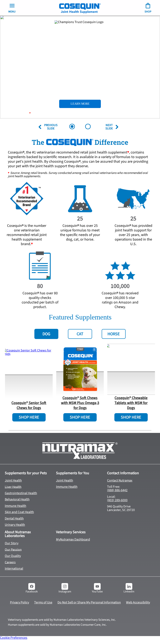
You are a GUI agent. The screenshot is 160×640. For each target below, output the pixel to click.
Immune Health (15, 506)
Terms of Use (43, 602)
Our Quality (13, 556)
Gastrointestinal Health (21, 493)
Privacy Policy (19, 602)
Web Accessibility (138, 602)
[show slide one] (72, 127)
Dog (46, 334)
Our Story (11, 543)
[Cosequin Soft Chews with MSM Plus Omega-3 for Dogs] (80, 369)
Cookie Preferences (13, 637)
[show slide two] (87, 127)
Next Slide (109, 127)
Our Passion (13, 549)
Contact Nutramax (119, 480)
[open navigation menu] (80, 8)
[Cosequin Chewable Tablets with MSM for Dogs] (131, 369)
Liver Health (13, 486)
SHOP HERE (29, 417)
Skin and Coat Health (19, 512)
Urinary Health (15, 524)
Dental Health (14, 518)
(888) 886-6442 (117, 490)
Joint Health (13, 480)
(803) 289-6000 (117, 500)
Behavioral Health (17, 499)
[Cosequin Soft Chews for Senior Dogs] (29, 374)
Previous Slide (49, 127)
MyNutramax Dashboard (73, 539)
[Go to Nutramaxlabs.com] (80, 450)
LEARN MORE (80, 103)
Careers (10, 562)
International (14, 568)
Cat (80, 334)
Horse (114, 334)
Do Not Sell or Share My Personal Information (89, 602)
